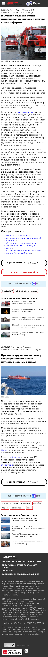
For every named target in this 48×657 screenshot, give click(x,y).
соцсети (5, 397)
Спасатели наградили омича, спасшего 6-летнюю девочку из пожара (20, 245)
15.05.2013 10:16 (7, 10)
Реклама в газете (32, 561)
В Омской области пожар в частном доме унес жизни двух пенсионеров (28, 326)
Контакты (7, 571)
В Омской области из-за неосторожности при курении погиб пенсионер (23, 238)
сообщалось (14, 457)
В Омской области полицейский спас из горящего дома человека (27, 310)
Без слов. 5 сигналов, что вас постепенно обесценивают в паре (28, 543)
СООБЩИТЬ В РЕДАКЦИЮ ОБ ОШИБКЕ (20, 574)
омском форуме (25, 112)
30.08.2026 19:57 (8, 347)
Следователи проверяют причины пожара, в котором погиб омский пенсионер (28, 318)
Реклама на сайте (11, 561)
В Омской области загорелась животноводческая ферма (23, 302)
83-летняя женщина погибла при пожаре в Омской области (22, 252)
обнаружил (7, 465)
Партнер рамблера (23, 645)
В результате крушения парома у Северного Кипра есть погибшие (24, 519)
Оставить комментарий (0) (24, 272)
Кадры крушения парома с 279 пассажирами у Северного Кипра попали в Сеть (28, 528)
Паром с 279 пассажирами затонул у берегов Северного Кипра (26, 535)
